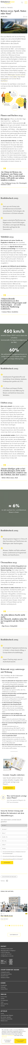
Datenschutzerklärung (7, 859)
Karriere (3, 1005)
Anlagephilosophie (5, 972)
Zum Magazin (9, 788)
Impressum (4, 1036)
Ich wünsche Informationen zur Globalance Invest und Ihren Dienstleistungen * (14, 852)
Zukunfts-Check (4, 975)
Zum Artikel (4, 919)
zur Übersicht (14, 934)
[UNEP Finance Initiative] (3, 961)
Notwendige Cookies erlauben (7, 1041)
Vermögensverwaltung (6, 974)
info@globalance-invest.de (7, 956)
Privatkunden (4, 985)
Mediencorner (4, 1020)
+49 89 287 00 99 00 (6, 954)
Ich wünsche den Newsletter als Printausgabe (12, 856)
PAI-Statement (4, 1000)
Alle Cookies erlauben (20, 1041)
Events (2, 1013)
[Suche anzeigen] (22, 2)
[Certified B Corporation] (11, 961)
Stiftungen (3, 987)
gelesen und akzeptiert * (13, 859)
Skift (15, 76)
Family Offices (4, 989)
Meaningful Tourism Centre (16, 74)
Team (2, 1002)
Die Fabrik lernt (7, 916)
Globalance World (5, 977)
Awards (2, 998)
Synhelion (4, 81)
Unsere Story (4, 996)
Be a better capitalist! (6, 1017)
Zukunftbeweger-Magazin (9, 876)
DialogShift (4, 78)
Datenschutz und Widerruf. (8, 1035)
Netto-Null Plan (4, 1004)
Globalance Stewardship (6, 1019)
